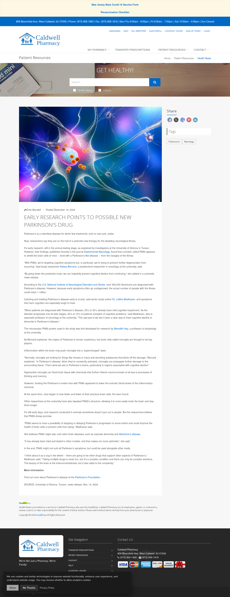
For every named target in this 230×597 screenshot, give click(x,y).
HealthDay (41, 515)
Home (167, 58)
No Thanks (29, 587)
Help (126, 30)
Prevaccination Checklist (115, 12)
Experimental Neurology (97, 251)
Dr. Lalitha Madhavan (123, 299)
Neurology (189, 141)
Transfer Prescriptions (132, 49)
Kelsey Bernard (68, 266)
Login (207, 30)
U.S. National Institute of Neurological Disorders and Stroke (73, 284)
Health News (85, 90)
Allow (12, 587)
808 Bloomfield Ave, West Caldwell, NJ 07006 (41, 21)
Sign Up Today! (193, 30)
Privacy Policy (47, 587)
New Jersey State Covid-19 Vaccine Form (115, 4)
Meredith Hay (121, 328)
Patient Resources (172, 49)
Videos (107, 90)
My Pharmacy (97, 49)
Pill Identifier (139, 30)
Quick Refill (155, 30)
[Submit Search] (154, 82)
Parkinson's (174, 141)
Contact (200, 49)
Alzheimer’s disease (129, 434)
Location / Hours (174, 30)
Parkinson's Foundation (87, 477)
